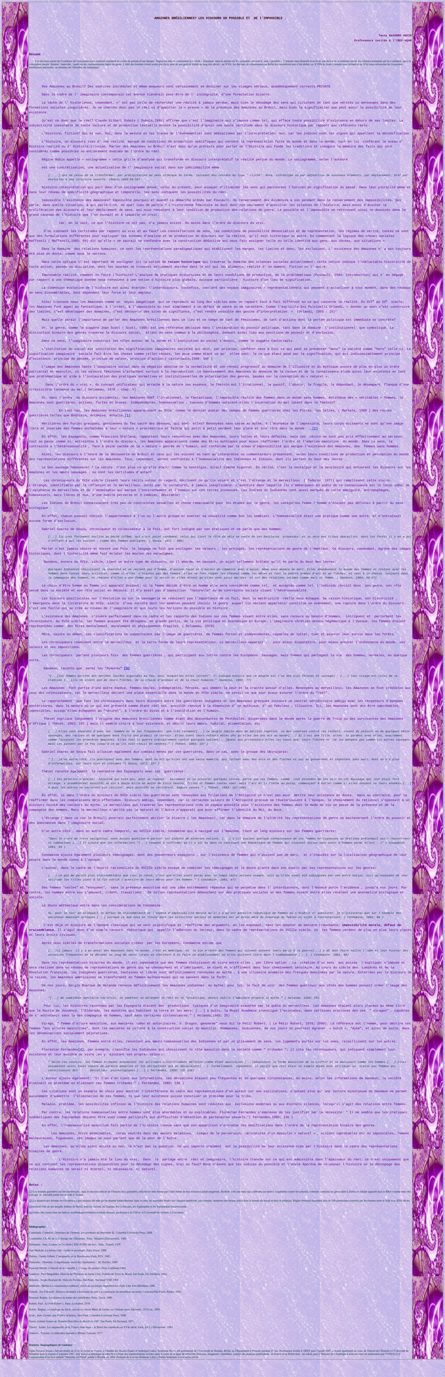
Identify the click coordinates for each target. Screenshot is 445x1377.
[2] (315, 428)
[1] (127, 415)
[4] (81, 1050)
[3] (127, 668)
